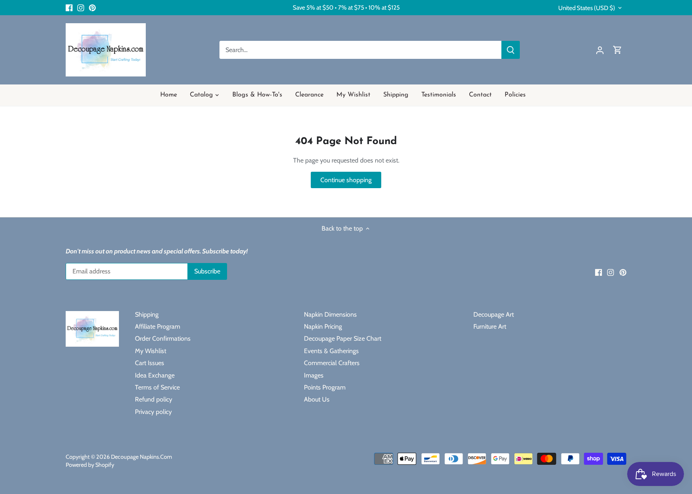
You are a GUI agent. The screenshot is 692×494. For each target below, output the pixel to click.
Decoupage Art (493, 314)
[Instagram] (80, 7)
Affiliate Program (157, 326)
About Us (317, 399)
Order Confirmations (163, 338)
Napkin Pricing (323, 326)
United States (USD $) (586, 8)
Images (314, 375)
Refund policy (153, 399)
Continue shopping (346, 180)
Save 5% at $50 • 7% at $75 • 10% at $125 (346, 7)
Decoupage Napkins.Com (141, 456)
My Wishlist (150, 351)
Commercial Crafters (332, 363)
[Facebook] (69, 7)
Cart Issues (149, 363)
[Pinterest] (92, 7)
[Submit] (510, 50)
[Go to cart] (617, 50)
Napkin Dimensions (330, 314)
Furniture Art (489, 326)
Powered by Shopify (90, 464)
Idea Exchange (155, 375)
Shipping (147, 314)
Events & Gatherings (331, 351)
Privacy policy (153, 412)
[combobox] (360, 50)
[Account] (600, 50)
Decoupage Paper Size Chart (342, 338)
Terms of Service (157, 387)
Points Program (325, 387)
